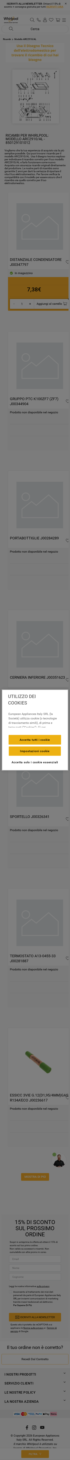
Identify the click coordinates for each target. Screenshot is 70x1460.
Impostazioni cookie (35, 751)
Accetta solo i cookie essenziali (35, 762)
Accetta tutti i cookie (35, 739)
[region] (35, 730)
